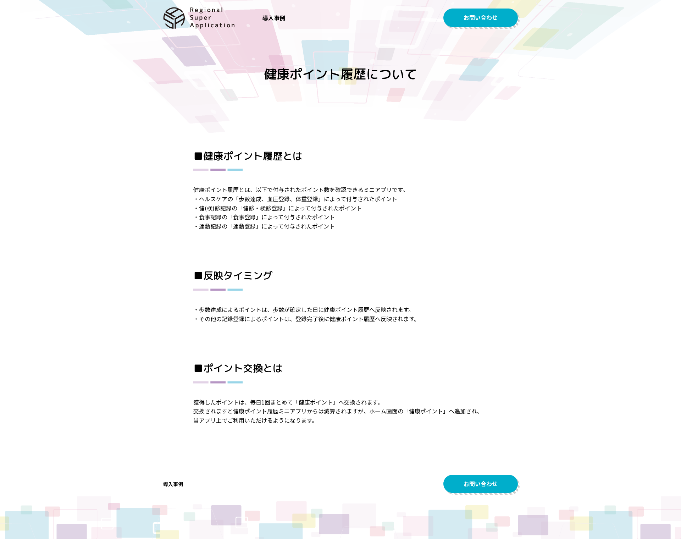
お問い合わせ (481, 17)
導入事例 (273, 17)
